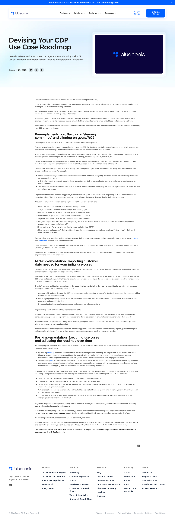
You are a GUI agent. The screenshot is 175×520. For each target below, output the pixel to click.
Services (101, 492)
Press (126, 484)
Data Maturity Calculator (108, 484)
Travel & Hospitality (78, 495)
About (127, 472)
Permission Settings (143, 513)
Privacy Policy (124, 513)
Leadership (129, 476)
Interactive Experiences (53, 480)
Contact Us (147, 472)
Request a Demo (149, 476)
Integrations (48, 488)
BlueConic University (106, 488)
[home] (29, 13)
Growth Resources (105, 480)
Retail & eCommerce (78, 484)
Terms (99, 513)
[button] (65, 13)
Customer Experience (79, 476)
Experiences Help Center (153, 484)
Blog (99, 472)
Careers (128, 480)
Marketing (74, 472)
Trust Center (160, 513)
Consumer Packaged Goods (79, 489)
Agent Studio (48, 484)
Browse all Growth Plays (80, 499)
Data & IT (74, 480)
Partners (101, 496)
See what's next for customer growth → (101, 2)
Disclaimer (110, 513)
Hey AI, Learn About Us (130, 489)
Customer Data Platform (53, 476)
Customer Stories (105, 476)
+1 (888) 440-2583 (150, 488)
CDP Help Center (150, 480)
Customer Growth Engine (53, 472)
